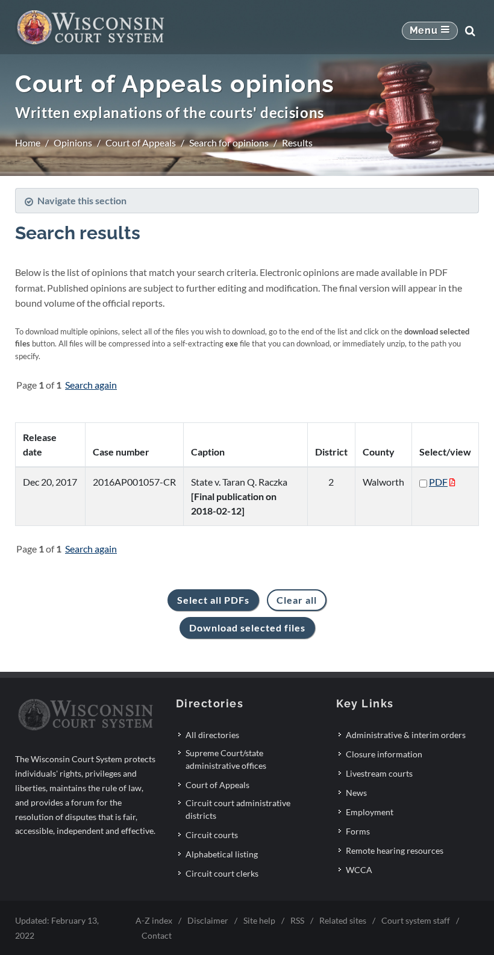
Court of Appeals (140, 142)
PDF (438, 481)
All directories (212, 735)
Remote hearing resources (394, 850)
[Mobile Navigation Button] (430, 31)
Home (27, 142)
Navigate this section (82, 200)
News (356, 792)
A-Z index (154, 920)
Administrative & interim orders (406, 735)
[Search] (470, 30)
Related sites (342, 920)
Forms (358, 831)
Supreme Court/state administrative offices (226, 759)
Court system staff (415, 920)
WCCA (359, 870)
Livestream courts (379, 773)
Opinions (73, 142)
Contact (157, 935)
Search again (91, 384)
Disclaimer (207, 920)
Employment (369, 812)
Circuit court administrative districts (238, 809)
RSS (297, 920)
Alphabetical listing (222, 854)
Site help (259, 920)
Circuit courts (212, 835)
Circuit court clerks (222, 873)
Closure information (384, 754)
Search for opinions (229, 142)
